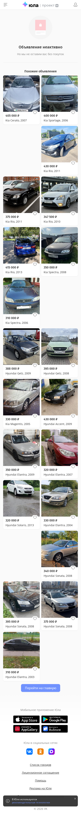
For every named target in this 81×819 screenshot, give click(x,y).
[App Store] (26, 719)
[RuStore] (54, 729)
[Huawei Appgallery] (26, 729)
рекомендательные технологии (31, 802)
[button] (35, 112)
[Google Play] (54, 719)
